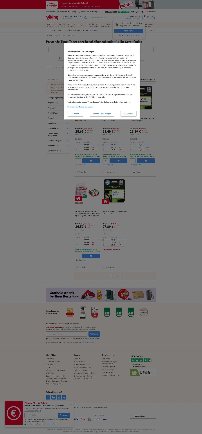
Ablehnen (75, 114)
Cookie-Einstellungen (102, 114)
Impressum (89, 107)
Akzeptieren (128, 114)
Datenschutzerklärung (76, 107)
